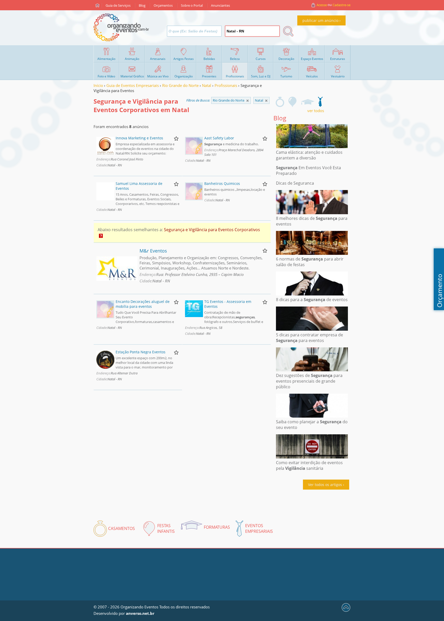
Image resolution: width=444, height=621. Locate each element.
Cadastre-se (341, 5)
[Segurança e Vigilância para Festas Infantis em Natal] (292, 102)
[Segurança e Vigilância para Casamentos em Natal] (279, 102)
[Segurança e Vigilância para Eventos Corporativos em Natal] (320, 102)
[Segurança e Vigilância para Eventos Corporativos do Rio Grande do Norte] (266, 100)
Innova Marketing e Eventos (139, 138)
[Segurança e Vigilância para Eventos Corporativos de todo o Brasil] (247, 100)
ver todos (315, 110)
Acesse (322, 5)
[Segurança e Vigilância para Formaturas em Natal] (307, 102)
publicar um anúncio (320, 20)
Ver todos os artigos (325, 484)
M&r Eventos (153, 251)
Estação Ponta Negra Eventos (140, 351)
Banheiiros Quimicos (222, 183)
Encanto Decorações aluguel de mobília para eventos (143, 304)
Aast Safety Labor (219, 138)
